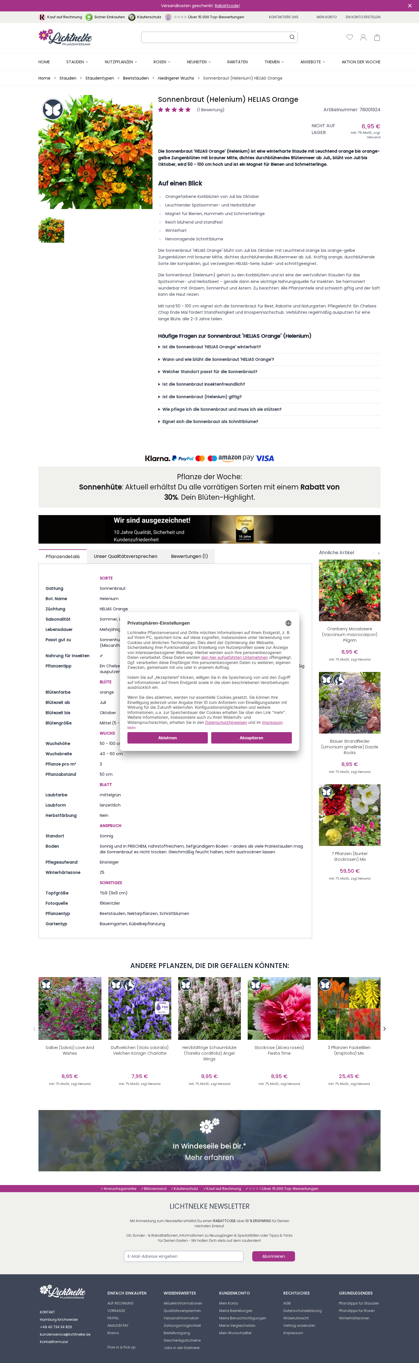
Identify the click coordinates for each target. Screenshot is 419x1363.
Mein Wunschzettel (235, 1332)
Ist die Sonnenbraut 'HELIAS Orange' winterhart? (211, 347)
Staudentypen (100, 78)
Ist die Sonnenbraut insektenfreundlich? (203, 384)
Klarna (113, 1332)
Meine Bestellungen (236, 1310)
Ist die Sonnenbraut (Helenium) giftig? (202, 397)
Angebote (310, 62)
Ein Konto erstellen (363, 17)
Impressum (293, 1332)
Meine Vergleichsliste (237, 1325)
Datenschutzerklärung (302, 1310)
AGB (287, 1303)
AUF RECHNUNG (120, 1303)
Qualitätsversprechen (182, 1310)
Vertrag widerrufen (299, 1325)
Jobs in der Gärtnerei (182, 1347)
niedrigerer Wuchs (176, 78)
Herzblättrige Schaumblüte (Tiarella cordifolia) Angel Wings (209, 1053)
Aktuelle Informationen (183, 1303)
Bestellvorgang (177, 1332)
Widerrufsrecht (296, 1318)
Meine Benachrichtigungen (242, 1318)
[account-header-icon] (363, 37)
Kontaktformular (54, 1341)
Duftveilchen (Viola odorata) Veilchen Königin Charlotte (139, 1050)
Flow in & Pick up (121, 1347)
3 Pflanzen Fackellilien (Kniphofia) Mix (349, 1050)
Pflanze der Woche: (209, 476)
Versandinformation (181, 1318)
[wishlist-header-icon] (350, 37)
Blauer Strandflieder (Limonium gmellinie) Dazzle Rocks (349, 747)
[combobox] (219, 37)
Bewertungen (189, 556)
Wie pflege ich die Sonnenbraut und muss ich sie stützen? (222, 409)
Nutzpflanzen (119, 62)
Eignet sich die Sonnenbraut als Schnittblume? (210, 421)
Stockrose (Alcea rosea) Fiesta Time (279, 1050)
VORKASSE (116, 1310)
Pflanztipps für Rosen (357, 1310)
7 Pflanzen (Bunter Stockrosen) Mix (350, 856)
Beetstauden (136, 78)
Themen (272, 62)
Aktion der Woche (361, 62)
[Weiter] (379, 553)
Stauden (75, 62)
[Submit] (292, 37)
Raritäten (237, 62)
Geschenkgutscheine (182, 1340)
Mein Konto (327, 17)
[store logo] (65, 37)
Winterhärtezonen (354, 1318)
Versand (374, 137)
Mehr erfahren (209, 1158)
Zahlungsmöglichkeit (182, 1325)
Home (44, 62)
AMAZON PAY (118, 1325)
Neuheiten (197, 62)
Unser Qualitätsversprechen (125, 556)
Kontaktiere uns (283, 17)
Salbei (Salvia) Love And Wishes (70, 1050)
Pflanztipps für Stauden (359, 1303)
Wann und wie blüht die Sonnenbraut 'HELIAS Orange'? (218, 359)
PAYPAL (113, 1318)
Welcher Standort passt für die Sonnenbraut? (209, 371)
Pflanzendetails (63, 556)
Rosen (160, 62)
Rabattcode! (227, 6)
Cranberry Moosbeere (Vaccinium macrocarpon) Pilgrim (349, 634)
